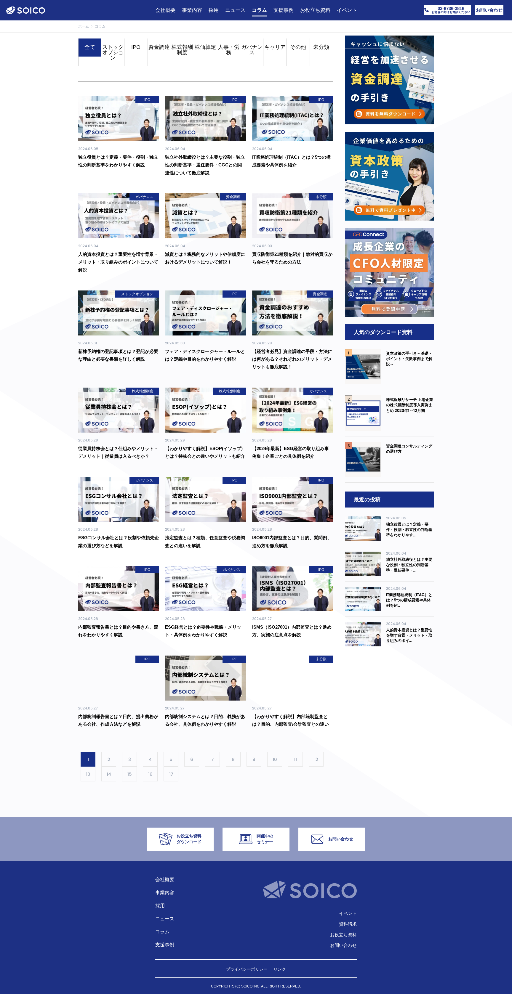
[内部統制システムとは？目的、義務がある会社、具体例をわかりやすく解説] (205, 678)
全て (89, 47)
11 (295, 759)
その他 (298, 47)
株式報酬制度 (182, 49)
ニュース (164, 918)
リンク (279, 969)
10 (275, 759)
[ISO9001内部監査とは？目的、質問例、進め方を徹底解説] (292, 499)
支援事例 (164, 944)
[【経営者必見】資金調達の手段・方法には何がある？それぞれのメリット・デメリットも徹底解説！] (292, 312)
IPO (135, 47)
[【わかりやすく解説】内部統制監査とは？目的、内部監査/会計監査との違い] (292, 678)
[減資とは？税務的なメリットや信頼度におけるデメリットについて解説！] (205, 215)
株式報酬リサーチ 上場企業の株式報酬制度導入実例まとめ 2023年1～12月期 (409, 405)
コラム (162, 931)
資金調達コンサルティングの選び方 (409, 448)
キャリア (275, 47)
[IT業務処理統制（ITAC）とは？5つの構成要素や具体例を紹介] (292, 118)
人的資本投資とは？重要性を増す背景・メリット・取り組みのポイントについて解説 (118, 262)
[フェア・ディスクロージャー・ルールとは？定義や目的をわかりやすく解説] (205, 312)
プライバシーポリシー (247, 969)
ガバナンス (252, 49)
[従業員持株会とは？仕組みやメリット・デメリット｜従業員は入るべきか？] (118, 410)
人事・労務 (228, 49)
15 (129, 774)
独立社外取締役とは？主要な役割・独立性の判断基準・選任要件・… (409, 565)
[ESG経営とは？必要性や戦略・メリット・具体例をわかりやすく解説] (205, 588)
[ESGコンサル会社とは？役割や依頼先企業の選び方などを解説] (118, 499)
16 (150, 774)
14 (109, 774)
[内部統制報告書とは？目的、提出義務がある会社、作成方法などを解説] (118, 678)
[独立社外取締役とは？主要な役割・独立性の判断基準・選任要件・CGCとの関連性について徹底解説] (205, 118)
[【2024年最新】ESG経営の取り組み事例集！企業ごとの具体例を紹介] (292, 410)
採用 (160, 905)
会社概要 (164, 879)
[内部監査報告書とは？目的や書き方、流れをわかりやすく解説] (118, 588)
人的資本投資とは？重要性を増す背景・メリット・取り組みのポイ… (409, 635)
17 (171, 774)
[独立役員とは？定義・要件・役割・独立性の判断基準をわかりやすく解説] (118, 118)
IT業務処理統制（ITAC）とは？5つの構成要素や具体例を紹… (409, 600)
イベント (348, 913)
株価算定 (205, 47)
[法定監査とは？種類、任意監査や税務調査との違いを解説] (205, 499)
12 (316, 759)
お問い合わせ (343, 945)
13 (88, 774)
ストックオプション (113, 52)
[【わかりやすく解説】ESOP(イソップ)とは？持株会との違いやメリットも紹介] (205, 410)
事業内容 (164, 892)
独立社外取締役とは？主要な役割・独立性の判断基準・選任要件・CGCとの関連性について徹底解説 (205, 165)
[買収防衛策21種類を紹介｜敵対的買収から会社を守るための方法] (292, 215)
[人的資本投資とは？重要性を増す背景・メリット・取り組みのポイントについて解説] (118, 215)
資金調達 (159, 47)
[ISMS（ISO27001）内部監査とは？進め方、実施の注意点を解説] (292, 588)
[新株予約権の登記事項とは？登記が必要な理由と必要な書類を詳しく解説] (118, 312)
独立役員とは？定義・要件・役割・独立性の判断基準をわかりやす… (409, 529)
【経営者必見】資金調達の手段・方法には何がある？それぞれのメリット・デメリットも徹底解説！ (292, 359)
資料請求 (348, 924)
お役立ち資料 (343, 934)
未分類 (321, 47)
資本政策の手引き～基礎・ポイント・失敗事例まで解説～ (409, 359)
